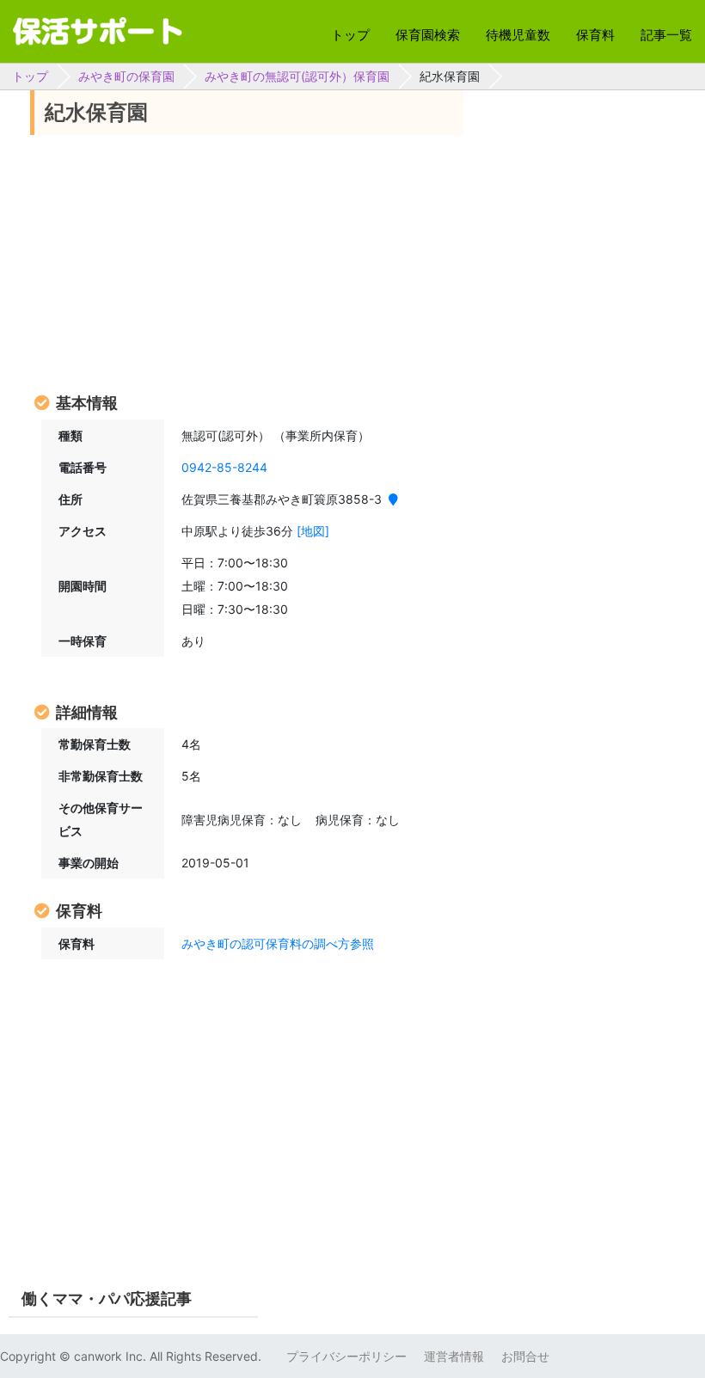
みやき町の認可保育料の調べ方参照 (277, 943)
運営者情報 (454, 1356)
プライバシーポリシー (346, 1356)
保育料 (595, 35)
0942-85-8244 (224, 467)
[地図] (313, 531)
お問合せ (525, 1356)
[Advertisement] (246, 262)
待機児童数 (518, 35)
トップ (350, 35)
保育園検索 (427, 35)
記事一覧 (666, 35)
